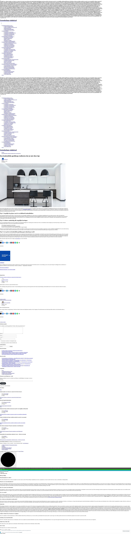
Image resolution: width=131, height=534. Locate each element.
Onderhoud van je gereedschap (9, 44)
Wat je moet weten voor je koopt (9, 63)
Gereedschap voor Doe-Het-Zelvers (10, 32)
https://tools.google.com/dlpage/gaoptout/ (55, 497)
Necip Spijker (6, 279)
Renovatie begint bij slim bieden (7, 351)
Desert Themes (21, 451)
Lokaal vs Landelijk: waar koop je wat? (10, 27)
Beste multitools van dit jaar (8, 127)
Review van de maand (7, 62)
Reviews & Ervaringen (5, 58)
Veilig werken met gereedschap (9, 46)
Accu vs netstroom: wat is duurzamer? (10, 137)
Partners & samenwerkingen (6, 448)
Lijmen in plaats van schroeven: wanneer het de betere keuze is (12, 350)
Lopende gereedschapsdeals (8, 72)
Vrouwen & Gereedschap (8, 35)
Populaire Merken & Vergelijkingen (8, 36)
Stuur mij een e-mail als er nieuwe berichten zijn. (9, 342)
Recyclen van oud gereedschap (9, 67)
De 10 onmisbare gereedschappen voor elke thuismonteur (11, 361)
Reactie (1, 333)
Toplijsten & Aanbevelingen (6, 53)
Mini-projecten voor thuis (8, 52)
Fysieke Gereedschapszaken (8, 26)
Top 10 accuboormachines (8, 57)
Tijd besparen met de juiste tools (9, 45)
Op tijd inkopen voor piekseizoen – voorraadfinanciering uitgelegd (12, 358)
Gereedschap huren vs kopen (8, 138)
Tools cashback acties (7, 74)
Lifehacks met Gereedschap (8, 43)
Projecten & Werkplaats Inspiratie (7, 47)
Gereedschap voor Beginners (8, 104)
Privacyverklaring (5, 449)
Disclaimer (4, 446)
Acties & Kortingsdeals (6, 69)
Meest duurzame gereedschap (9, 56)
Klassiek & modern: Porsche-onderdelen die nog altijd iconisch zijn (13, 363)
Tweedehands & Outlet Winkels (9, 30)
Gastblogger (6, 159)
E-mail (1, 337)
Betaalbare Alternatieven (8, 38)
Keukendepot (18, 238)
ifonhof (5, 427)
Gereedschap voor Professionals (9, 34)
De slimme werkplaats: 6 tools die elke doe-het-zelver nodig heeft (12, 365)
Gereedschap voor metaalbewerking (10, 50)
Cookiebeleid (20, 532)
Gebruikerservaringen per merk (9, 60)
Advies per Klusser (5, 103)
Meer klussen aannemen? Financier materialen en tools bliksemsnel (13, 354)
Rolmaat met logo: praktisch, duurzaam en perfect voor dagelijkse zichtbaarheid (15, 352)
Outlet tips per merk (7, 73)
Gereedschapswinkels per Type (7, 25)
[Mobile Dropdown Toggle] (11, 53)
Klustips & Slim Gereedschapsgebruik (8, 42)
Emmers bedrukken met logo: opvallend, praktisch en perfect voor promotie (14, 353)
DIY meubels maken (7, 48)
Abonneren (3, 383)
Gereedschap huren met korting (9, 71)
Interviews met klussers (8, 61)
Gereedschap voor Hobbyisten (9, 33)
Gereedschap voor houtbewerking (9, 49)
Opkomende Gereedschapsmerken (9, 41)
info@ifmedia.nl (25, 443)
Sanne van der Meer (7, 302)
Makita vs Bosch (7, 39)
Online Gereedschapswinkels (9, 29)
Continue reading (3, 299)
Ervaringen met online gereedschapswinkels (11, 59)
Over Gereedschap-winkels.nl (7, 447)
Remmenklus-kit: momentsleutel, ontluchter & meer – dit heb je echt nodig (16, 364)
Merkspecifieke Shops (7, 28)
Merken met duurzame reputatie (9, 66)
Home (3, 152)
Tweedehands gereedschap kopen (9, 68)
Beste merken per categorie (8, 37)
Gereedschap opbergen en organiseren (10, 115)
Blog (3, 75)
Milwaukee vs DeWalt (7, 40)
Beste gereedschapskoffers (8, 126)
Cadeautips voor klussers (8, 55)
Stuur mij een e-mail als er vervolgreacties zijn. (8, 340)
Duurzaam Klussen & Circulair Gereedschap (9, 64)
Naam (1, 335)
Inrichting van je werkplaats (8, 51)
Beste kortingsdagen (7, 70)
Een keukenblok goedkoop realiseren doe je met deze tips (11, 153)
